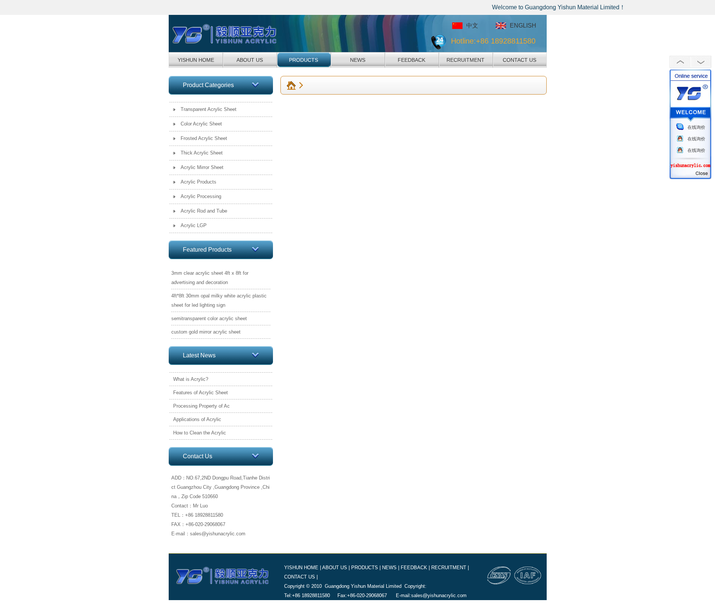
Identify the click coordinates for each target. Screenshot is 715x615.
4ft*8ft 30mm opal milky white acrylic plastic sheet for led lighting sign (219, 300)
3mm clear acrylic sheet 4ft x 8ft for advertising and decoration (209, 277)
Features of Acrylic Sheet (200, 392)
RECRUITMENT (465, 60)
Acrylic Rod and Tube (204, 211)
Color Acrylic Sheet (201, 124)
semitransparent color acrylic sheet (209, 318)
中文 (472, 25)
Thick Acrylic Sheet (202, 153)
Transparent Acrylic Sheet (208, 109)
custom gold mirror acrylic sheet (206, 332)
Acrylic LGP (194, 225)
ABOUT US (249, 60)
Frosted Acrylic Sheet (204, 138)
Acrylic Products (198, 182)
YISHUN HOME (196, 60)
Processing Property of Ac (201, 406)
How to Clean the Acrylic (199, 433)
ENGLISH (523, 25)
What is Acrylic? (190, 379)
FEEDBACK (411, 60)
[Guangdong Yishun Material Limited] (232, 33)
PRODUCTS (303, 60)
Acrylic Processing (201, 196)
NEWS (357, 60)
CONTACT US (519, 60)
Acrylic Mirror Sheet (202, 167)
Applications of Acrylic (197, 419)
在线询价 (696, 127)
